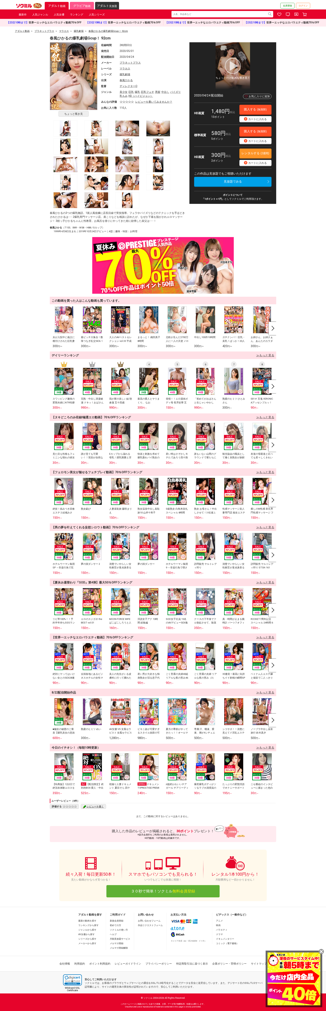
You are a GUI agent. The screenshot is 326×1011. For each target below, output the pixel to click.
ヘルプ (113, 934)
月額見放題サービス (120, 939)
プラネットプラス (130, 62)
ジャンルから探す (87, 930)
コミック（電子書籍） (227, 943)
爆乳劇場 (125, 74)
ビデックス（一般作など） (232, 914)
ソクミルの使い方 (119, 930)
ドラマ (219, 934)
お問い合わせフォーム (149, 920)
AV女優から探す (86, 934)
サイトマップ (259, 963)
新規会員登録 (116, 920)
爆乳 (137, 91)
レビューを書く (95, 806)
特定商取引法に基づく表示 (192, 963)
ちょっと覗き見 (73, 113)
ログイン (303, 5)
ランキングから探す (88, 925)
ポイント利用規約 (99, 963)
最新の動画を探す (87, 920)
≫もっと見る (265, 355)
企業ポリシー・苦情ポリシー (229, 963)
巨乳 (131, 91)
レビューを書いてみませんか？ (153, 101)
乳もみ (124, 95)
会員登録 (287, 5)
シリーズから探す (87, 939)
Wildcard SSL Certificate (72, 989)
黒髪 (157, 91)
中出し (165, 91)
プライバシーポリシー (158, 963)
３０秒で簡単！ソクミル (163, 891)
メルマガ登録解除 (119, 948)
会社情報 (64, 963)
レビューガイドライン (128, 963)
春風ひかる (126, 80)
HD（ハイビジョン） (140, 95)
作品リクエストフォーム (150, 925)
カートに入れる (256, 119)
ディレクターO (128, 86)
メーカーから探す (87, 943)
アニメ (219, 920)
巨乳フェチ (147, 91)
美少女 (124, 91)
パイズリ (175, 91)
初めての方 (115, 925)
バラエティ (221, 930)
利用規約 (79, 963)
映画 (218, 925)
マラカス (125, 68)
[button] (72, 980)
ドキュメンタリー (225, 939)
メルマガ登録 (116, 943)
